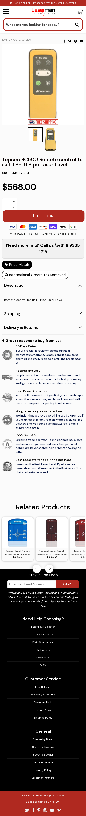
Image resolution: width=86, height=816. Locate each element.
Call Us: (43, 426)
